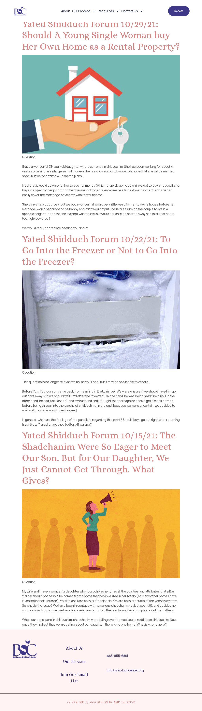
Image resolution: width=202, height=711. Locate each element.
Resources (106, 11)
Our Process (81, 11)
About (65, 11)
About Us (74, 648)
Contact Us (129, 11)
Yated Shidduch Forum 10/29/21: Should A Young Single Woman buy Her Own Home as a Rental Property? (101, 35)
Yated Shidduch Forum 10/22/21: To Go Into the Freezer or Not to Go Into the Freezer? (100, 250)
